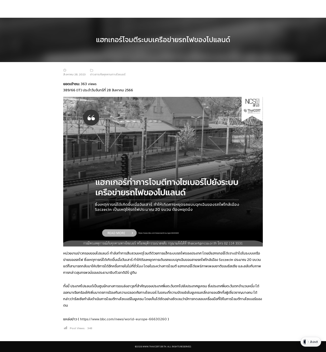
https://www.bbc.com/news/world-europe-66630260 (123, 319)
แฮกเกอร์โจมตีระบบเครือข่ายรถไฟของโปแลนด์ (163, 39)
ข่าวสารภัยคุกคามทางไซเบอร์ (108, 74)
